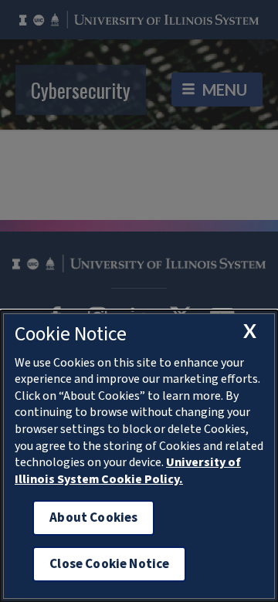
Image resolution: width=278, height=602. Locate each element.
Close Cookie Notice (109, 563)
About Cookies (93, 517)
